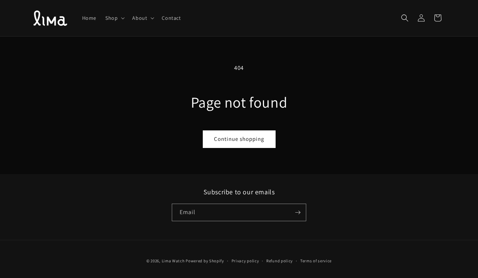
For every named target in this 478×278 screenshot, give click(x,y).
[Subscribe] (297, 212)
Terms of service (316, 260)
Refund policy (279, 260)
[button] (114, 18)
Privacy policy (245, 260)
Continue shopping (239, 138)
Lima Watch (173, 260)
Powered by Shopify (205, 260)
